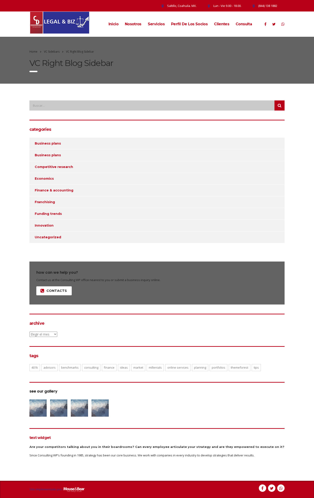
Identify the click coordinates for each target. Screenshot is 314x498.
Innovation (44, 225)
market (138, 367)
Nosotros (133, 24)
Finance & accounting (54, 190)
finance (109, 367)
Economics (44, 178)
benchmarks (70, 367)
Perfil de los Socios (189, 24)
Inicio (113, 24)
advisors (49, 367)
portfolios (218, 367)
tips (256, 367)
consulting (91, 367)
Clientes (221, 24)
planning (200, 367)
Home (33, 52)
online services (177, 367)
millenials (155, 367)
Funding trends (48, 214)
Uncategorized (48, 237)
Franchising (45, 202)
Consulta (244, 24)
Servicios (156, 24)
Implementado (46, 489)
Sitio (32, 489)
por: (60, 489)
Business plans (48, 143)
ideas (124, 367)
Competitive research (54, 167)
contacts (56, 291)
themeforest (239, 367)
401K (34, 367)
